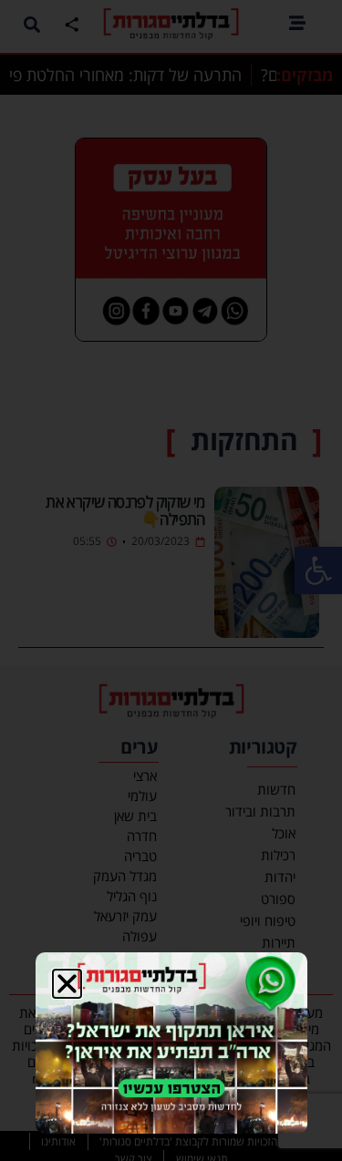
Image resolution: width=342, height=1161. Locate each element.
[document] (171, 580)
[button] (67, 984)
